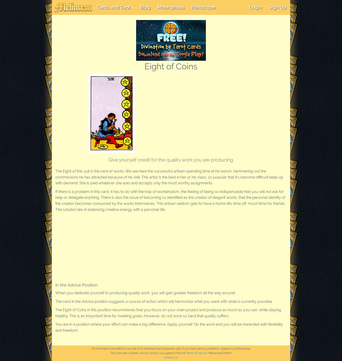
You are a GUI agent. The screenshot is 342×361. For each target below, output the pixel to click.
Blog (145, 7)
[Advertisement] (220, 108)
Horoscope (203, 7)
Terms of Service (196, 353)
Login (255, 7)
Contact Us (171, 357)
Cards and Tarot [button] (114, 7)
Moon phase (171, 7)
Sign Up (277, 7)
